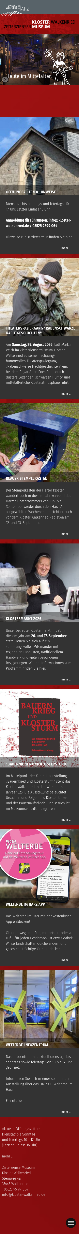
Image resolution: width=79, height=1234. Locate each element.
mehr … (66, 248)
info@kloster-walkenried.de (23, 1194)
